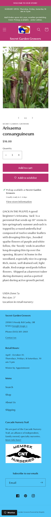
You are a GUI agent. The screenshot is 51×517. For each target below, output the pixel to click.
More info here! (13, 439)
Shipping (10, 409)
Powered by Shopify (37, 512)
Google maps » (19, 325)
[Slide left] (19, 118)
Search (9, 387)
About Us (10, 402)
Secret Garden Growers (21, 512)
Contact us (10, 337)
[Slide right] (32, 118)
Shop (8, 394)
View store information (19, 201)
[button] (4, 29)
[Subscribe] (41, 482)
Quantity (7, 148)
